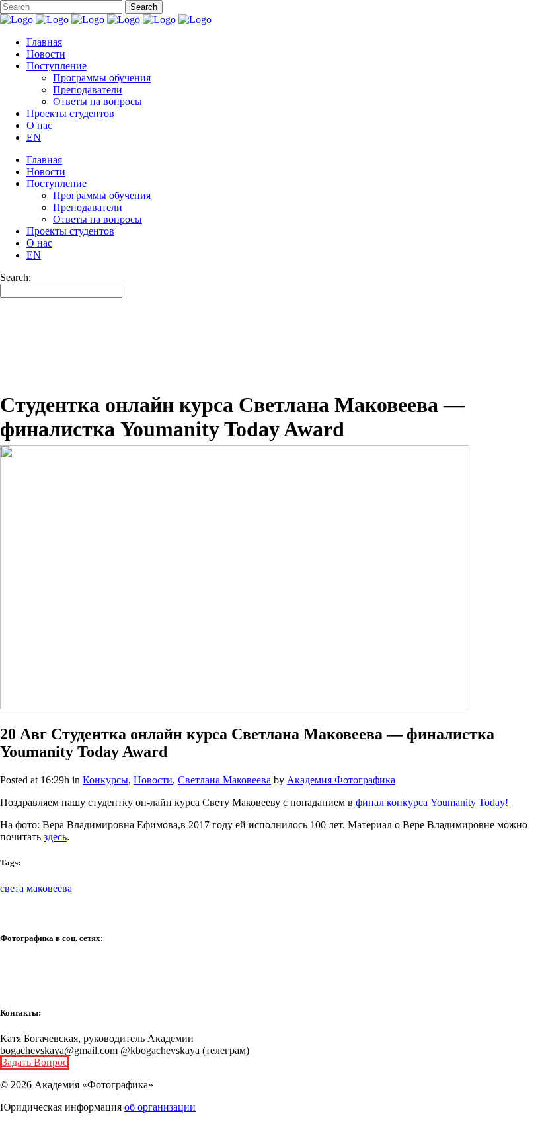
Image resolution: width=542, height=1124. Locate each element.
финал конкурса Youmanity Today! (433, 802)
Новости (153, 779)
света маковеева (36, 888)
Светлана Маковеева (224, 779)
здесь (55, 836)
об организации (160, 1107)
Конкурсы (105, 779)
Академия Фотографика (341, 779)
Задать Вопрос (34, 1062)
